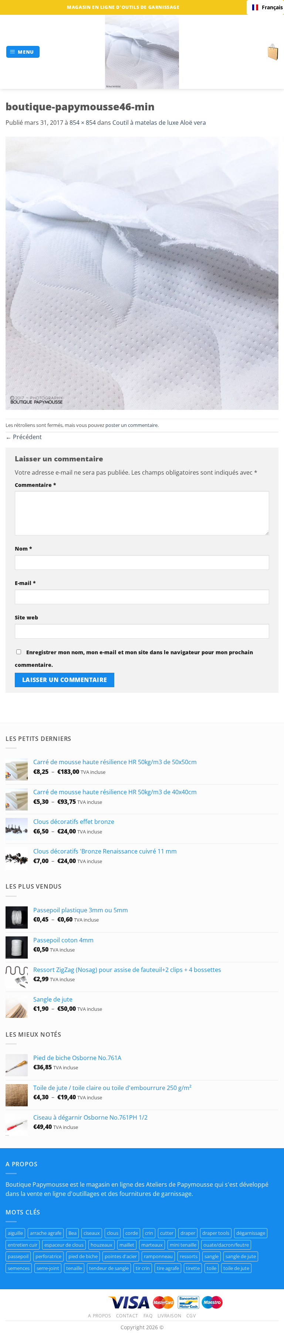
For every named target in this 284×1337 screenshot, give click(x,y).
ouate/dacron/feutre (226, 1244)
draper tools (215, 1233)
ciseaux (92, 1233)
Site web (26, 617)
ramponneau (158, 1256)
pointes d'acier (121, 1256)
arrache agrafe (45, 1233)
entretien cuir (22, 1244)
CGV (191, 1316)
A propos (99, 1316)
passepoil (18, 1256)
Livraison (170, 1316)
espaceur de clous (64, 1244)
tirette (193, 1268)
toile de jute (236, 1268)
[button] (23, 52)
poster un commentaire (131, 425)
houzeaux (101, 1244)
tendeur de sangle (109, 1268)
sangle (211, 1256)
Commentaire (35, 484)
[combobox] (265, 7)
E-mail (25, 582)
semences (19, 1268)
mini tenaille (183, 1244)
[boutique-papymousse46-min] (142, 272)
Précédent (24, 437)
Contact (127, 1316)
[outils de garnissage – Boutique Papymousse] (142, 52)
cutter (166, 1233)
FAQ (148, 1316)
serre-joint (48, 1268)
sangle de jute (241, 1256)
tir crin (143, 1268)
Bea (72, 1233)
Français (270, 7)
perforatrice (48, 1256)
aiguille (15, 1233)
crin (149, 1233)
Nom (23, 548)
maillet (126, 1244)
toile (211, 1268)
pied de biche (83, 1256)
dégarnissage (250, 1233)
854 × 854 (83, 122)
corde (131, 1233)
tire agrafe (168, 1268)
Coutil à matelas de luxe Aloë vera (159, 122)
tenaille (74, 1268)
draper (187, 1233)
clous (112, 1233)
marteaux (152, 1244)
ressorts (188, 1256)
